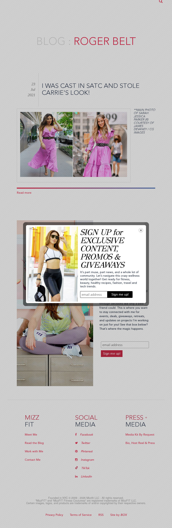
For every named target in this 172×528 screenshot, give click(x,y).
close (140, 230)
